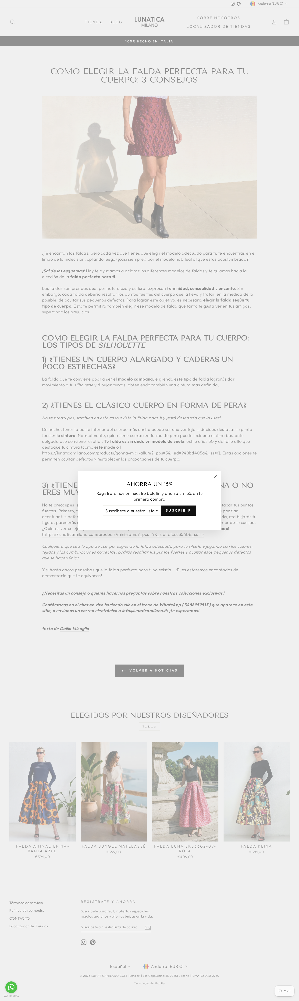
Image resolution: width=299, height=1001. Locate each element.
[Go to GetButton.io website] (11, 996)
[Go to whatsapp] (11, 987)
